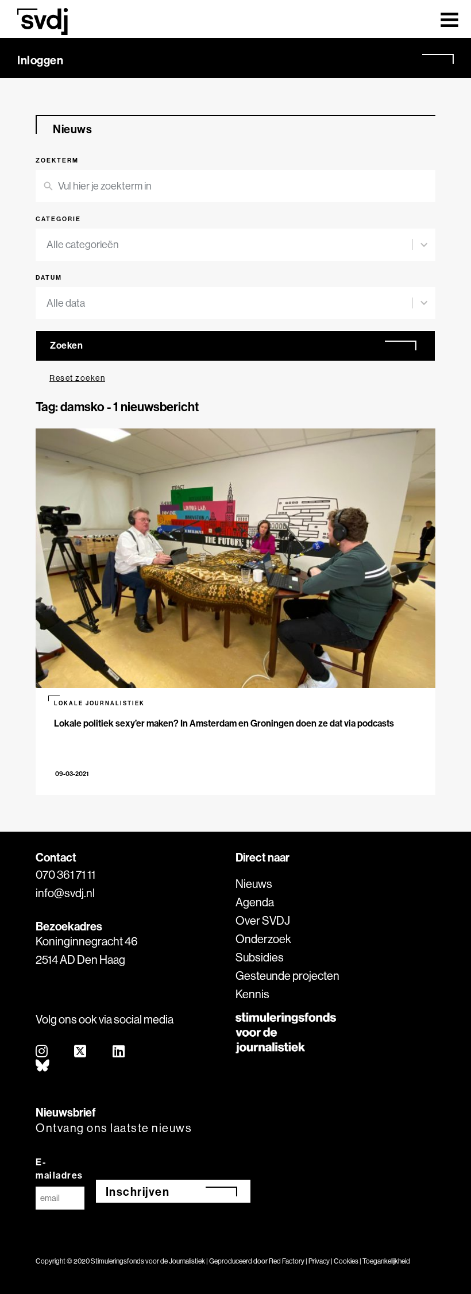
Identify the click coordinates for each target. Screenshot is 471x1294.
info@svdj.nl (65, 893)
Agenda (254, 902)
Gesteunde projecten (287, 975)
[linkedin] (119, 1052)
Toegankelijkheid (386, 1261)
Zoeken (66, 345)
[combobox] (229, 245)
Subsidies (259, 957)
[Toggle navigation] (449, 19)
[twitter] (80, 1052)
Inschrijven (138, 1191)
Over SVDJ (262, 920)
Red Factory (286, 1261)
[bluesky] (43, 1066)
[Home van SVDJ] (42, 21)
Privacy (319, 1261)
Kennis (252, 994)
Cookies (346, 1261)
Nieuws (253, 883)
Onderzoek (263, 939)
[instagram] (42, 1052)
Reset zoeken (77, 378)
